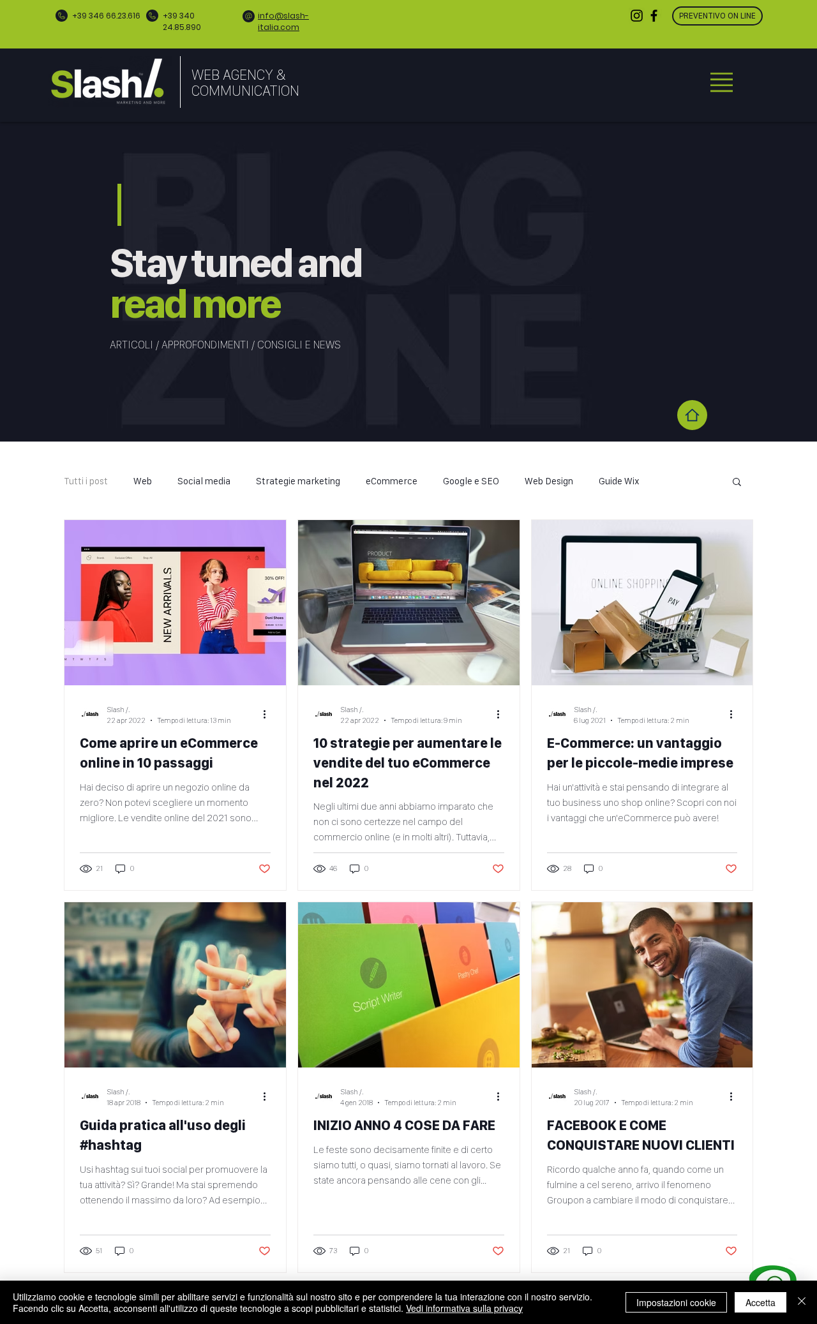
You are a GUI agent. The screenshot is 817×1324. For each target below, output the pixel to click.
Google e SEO (471, 481)
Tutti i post (86, 481)
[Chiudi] (801, 1302)
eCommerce (391, 481)
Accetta (761, 1302)
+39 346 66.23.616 (106, 15)
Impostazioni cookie (676, 1302)
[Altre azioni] (268, 714)
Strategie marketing (298, 481)
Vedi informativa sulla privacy (464, 1308)
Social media (203, 481)
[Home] (692, 415)
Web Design (549, 481)
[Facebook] (654, 16)
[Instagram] (637, 16)
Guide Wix (619, 481)
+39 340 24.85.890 (182, 21)
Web (142, 481)
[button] (721, 82)
